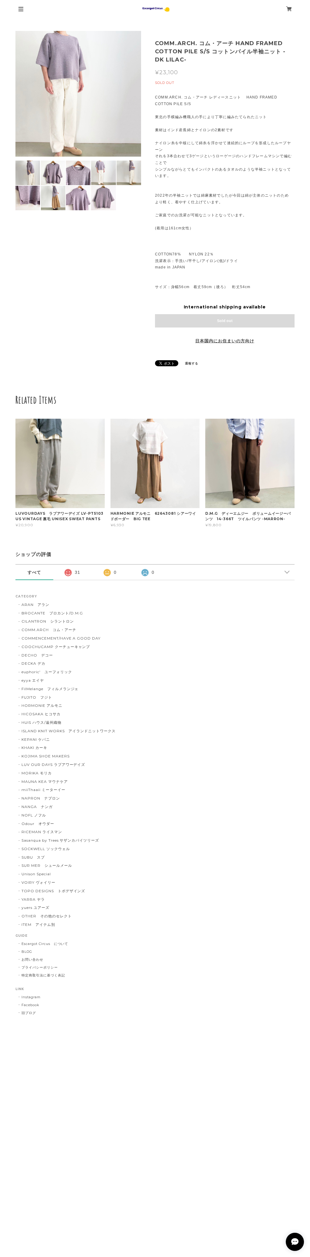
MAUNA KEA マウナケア (44, 781)
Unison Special (36, 874)
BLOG (26, 951)
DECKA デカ (33, 663)
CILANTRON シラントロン (47, 621)
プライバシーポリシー (39, 967)
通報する (191, 363)
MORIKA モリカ (36, 773)
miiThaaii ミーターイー (43, 789)
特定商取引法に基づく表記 (43, 975)
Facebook (30, 1005)
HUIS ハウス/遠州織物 (41, 722)
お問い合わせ (32, 959)
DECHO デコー (37, 655)
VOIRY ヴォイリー (38, 882)
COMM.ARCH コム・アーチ (48, 629)
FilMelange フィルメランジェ (49, 689)
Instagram (31, 997)
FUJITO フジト (36, 697)
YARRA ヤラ (33, 899)
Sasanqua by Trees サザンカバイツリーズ (60, 840)
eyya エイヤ (32, 680)
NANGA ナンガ (37, 806)
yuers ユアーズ (35, 907)
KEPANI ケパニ (35, 739)
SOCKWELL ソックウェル (45, 848)
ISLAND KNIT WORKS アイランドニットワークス (68, 731)
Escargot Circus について (44, 944)
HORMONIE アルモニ (41, 705)
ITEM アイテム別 (38, 924)
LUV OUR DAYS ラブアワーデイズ (53, 764)
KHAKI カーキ (34, 747)
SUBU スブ (33, 857)
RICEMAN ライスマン (41, 832)
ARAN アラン (35, 604)
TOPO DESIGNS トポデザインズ (53, 891)
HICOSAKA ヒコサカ (40, 714)
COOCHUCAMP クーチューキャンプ (55, 646)
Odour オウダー (37, 823)
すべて (34, 572)
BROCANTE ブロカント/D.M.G (52, 613)
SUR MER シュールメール (46, 865)
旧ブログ (28, 1013)
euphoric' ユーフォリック (46, 672)
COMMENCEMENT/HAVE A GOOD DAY (61, 638)
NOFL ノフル (33, 815)
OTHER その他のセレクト (46, 916)
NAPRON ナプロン (40, 798)
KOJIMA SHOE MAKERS (45, 756)
